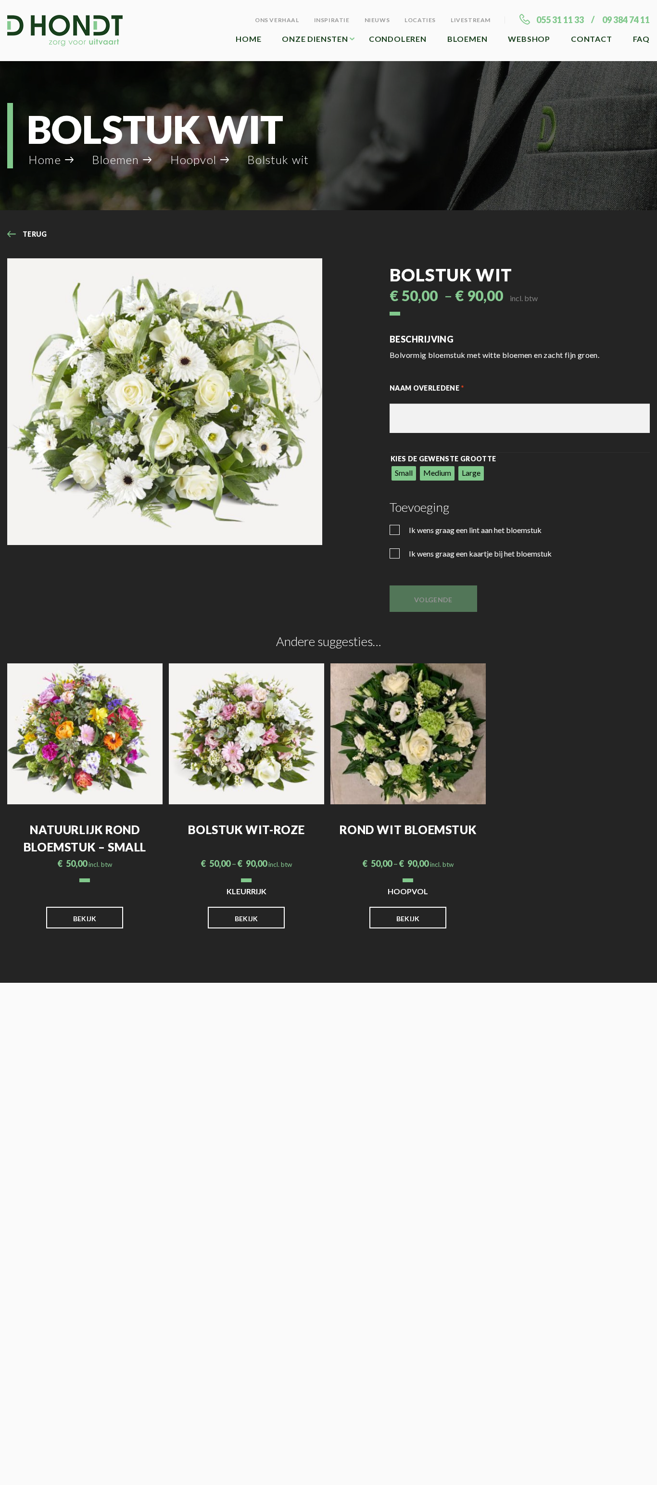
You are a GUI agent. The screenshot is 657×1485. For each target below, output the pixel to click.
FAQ (641, 38)
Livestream (471, 20)
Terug (35, 234)
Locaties (420, 20)
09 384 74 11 (626, 19)
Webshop (529, 38)
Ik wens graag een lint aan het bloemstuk (474, 529)
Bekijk (85, 918)
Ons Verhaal (277, 20)
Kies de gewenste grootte (443, 459)
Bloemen (467, 38)
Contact (591, 38)
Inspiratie (332, 20)
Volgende (433, 600)
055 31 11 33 (560, 19)
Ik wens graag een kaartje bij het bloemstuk (479, 553)
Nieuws (377, 20)
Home (248, 38)
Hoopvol (193, 159)
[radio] (404, 473)
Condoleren (398, 38)
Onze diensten (315, 38)
